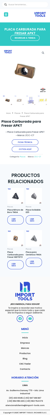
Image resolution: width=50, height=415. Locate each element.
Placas (17, 113)
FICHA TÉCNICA (25, 142)
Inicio (8, 113)
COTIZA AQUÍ (25, 149)
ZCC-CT (37, 157)
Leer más (14, 220)
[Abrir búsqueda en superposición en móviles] (25, 4)
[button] (6, 14)
